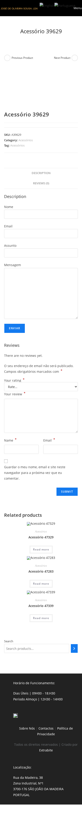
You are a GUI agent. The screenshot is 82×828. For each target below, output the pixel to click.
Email (49, 439)
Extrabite (46, 750)
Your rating (14, 380)
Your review (15, 393)
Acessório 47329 (41, 537)
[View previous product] (7, 58)
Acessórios (25, 140)
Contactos (46, 728)
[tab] (41, 173)
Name (10, 439)
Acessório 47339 (41, 606)
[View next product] (75, 58)
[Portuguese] (64, 5)
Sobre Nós (27, 728)
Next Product (62, 58)
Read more (41, 549)
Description (41, 173)
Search (8, 641)
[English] (47, 5)
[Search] (74, 648)
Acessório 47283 (41, 571)
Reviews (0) (41, 183)
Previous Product (22, 58)
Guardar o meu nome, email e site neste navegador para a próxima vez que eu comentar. (34, 473)
